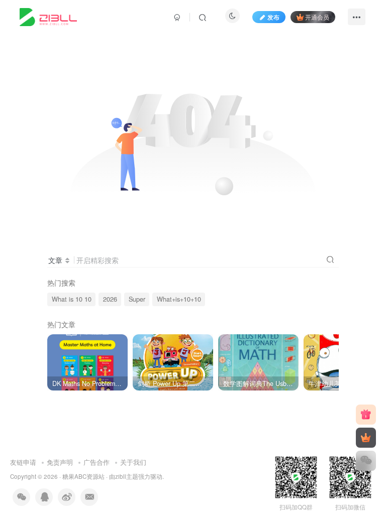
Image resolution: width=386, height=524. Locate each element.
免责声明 (60, 462)
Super (137, 299)
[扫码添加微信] (366, 461)
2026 (110, 299)
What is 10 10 (71, 299)
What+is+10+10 (179, 299)
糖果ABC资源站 (83, 476)
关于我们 (133, 462)
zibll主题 (126, 476)
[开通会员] (366, 438)
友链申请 (23, 462)
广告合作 (96, 462)
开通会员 (317, 17)
